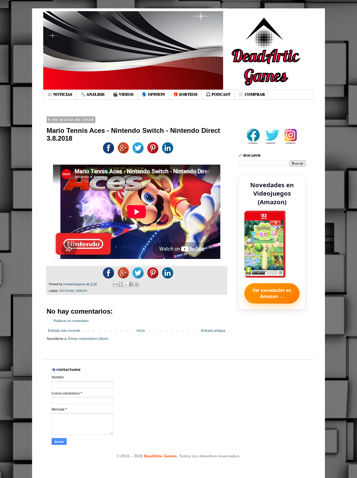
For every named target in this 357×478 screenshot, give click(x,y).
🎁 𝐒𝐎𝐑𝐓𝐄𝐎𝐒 (185, 94)
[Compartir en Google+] (122, 152)
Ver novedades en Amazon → (271, 293)
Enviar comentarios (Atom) (88, 339)
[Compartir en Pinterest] (136, 284)
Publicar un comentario (71, 321)
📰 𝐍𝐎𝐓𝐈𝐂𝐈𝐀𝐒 (59, 94)
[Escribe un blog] (121, 284)
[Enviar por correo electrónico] (115, 284)
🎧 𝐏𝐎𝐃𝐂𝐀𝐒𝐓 (218, 94)
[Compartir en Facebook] (107, 152)
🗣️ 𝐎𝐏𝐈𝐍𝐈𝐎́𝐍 (153, 94)
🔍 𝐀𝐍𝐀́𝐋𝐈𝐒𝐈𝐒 (93, 94)
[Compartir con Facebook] (131, 284)
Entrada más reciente (64, 331)
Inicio (141, 331)
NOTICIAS (66, 290)
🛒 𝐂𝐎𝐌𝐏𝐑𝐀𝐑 (252, 94)
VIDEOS (81, 290)
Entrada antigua (213, 331)
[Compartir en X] (126, 284)
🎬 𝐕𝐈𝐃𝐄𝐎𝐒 (123, 94)
